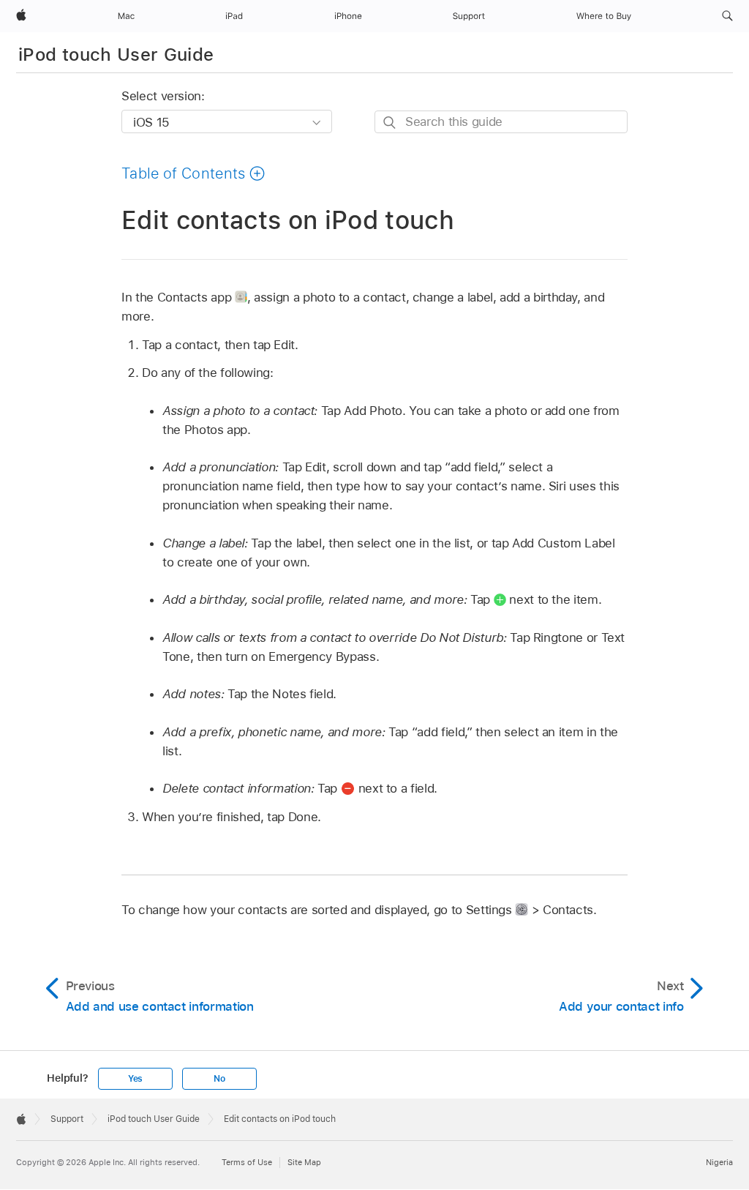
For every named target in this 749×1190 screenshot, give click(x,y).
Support (66, 1119)
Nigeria (719, 1162)
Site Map (304, 1162)
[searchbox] (501, 122)
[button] (727, 16)
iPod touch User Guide (116, 54)
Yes (135, 1079)
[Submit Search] (390, 122)
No (219, 1079)
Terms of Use (247, 1162)
